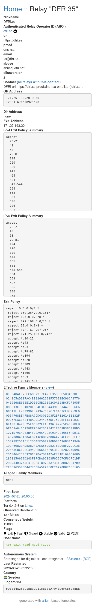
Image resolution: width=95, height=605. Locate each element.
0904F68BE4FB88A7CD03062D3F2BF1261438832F (43, 415)
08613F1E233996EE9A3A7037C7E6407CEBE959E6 (43, 411)
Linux (29, 505)
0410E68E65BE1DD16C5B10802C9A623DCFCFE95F (43, 402)
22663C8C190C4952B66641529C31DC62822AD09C (43, 450)
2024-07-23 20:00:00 (18, 496)
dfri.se (7, 31)
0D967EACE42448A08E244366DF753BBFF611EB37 (43, 419)
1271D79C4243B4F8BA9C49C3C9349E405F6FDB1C (43, 432)
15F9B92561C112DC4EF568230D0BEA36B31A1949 (43, 441)
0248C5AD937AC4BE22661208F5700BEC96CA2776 (43, 398)
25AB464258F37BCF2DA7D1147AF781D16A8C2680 (43, 454)
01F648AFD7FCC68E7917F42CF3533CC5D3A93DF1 (43, 394)
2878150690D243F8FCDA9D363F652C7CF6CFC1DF (43, 458)
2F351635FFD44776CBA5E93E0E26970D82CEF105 (43, 467)
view (49, 387)
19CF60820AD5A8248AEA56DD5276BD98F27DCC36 (43, 445)
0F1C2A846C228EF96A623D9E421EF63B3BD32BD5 (43, 428)
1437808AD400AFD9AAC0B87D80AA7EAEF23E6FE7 (43, 437)
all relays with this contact (38, 81)
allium (46, 600)
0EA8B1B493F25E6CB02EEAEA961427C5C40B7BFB (43, 424)
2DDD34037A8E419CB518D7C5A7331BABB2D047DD (43, 463)
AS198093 (74, 558)
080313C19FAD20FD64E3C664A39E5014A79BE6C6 (43, 407)
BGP (87, 558)
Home (12, 8)
